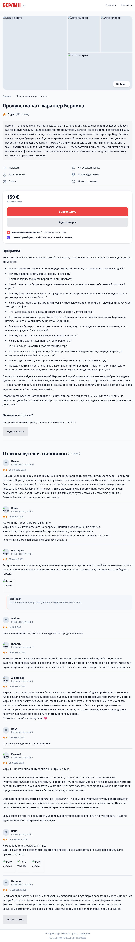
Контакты (126, 5)
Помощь (111, 5)
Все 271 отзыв (15, 919)
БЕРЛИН (14, 5)
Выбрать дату (67, 211)
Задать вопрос (67, 222)
